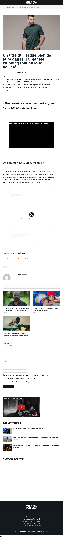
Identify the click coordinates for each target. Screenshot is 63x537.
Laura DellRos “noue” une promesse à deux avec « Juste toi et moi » (36, 437)
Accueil (4, 7)
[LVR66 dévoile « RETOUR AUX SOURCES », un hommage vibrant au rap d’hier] (7, 447)
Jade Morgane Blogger (20, 275)
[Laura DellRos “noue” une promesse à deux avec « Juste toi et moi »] (7, 439)
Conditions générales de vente (31, 523)
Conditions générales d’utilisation (31, 521)
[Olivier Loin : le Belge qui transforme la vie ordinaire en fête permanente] (16, 298)
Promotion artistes (31, 528)
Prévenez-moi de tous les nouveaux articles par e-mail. (19, 382)
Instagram (16, 258)
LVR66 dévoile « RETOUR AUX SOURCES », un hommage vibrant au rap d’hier (36, 446)
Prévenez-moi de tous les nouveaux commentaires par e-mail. (21, 378)
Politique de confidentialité (31, 519)
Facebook (6, 258)
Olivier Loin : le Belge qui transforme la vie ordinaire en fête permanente (16, 309)
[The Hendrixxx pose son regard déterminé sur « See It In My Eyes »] (16, 323)
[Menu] (5, 2)
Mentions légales (31, 517)
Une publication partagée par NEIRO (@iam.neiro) (31, 241)
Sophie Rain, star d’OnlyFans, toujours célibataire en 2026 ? (47, 309)
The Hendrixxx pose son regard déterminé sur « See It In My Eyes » (16, 334)
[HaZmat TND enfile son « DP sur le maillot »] (7, 431)
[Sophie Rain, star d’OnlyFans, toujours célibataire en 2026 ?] (46, 298)
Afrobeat (6, 266)
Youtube (25, 258)
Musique (9, 7)
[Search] (58, 2)
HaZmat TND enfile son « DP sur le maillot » (28, 429)
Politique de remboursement (32, 526)
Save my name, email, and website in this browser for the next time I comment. (26, 375)
